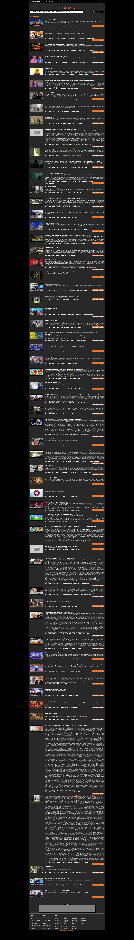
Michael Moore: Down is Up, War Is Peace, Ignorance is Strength (62, 612)
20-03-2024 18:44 (50, 327)
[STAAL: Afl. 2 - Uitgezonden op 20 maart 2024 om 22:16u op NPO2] (36, 75)
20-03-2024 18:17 (49, 363)
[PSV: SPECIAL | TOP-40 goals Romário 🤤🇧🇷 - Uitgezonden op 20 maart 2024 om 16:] (36, 508)
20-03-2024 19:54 (50, 229)
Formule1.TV (66, 156)
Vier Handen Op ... (46, 922)
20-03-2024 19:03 (50, 268)
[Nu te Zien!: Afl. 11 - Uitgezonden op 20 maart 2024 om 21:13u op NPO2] (36, 123)
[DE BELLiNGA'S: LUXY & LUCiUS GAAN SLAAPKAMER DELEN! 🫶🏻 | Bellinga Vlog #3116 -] (36, 732)
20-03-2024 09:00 (50, 695)
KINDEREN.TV (67, 8)
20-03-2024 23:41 (50, 26)
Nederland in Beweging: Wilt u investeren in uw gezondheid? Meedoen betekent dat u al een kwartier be (74, 665)
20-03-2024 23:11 (49, 38)
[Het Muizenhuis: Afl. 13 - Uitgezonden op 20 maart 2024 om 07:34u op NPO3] (36, 720)
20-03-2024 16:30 (50, 521)
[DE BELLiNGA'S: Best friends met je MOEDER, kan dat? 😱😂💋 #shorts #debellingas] (36, 802)
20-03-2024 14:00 (50, 634)
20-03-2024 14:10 (49, 606)
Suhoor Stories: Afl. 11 (51, 866)
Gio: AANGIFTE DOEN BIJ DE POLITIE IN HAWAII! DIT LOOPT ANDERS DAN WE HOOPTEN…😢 (68, 451)
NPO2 (57, 26)
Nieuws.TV (82, 50)
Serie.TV (72, 445)
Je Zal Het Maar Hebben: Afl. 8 (53, 105)
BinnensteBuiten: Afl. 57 (51, 247)
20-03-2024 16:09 (50, 549)
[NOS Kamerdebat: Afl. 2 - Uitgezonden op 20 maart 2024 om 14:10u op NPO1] (36, 606)
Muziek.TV (91, 181)
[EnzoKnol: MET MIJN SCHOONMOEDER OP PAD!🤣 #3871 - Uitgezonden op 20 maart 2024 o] (36, 564)
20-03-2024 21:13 (49, 123)
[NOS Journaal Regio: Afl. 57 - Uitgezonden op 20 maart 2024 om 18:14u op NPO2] (36, 389)
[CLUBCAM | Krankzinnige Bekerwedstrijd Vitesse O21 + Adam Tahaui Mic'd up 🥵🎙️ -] (36, 241)
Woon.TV (83, 925)
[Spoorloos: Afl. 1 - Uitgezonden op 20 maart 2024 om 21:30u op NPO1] (36, 99)
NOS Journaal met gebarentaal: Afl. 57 (55, 689)
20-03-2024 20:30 (50, 181)
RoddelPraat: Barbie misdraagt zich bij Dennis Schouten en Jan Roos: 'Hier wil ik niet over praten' (72, 395)
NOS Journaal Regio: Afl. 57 (52, 383)
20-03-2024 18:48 (50, 314)
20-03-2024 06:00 (50, 792)
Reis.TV (73, 340)
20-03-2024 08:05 (50, 707)
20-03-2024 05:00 (50, 862)
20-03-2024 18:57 (50, 299)
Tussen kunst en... (47, 925)
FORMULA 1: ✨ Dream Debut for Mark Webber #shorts (60, 407)
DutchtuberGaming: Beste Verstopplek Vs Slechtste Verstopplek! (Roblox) (65, 369)
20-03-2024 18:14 (49, 389)
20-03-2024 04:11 (49, 885)
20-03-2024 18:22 (49, 351)
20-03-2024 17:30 (50, 461)
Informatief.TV (72, 38)
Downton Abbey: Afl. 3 (51, 478)
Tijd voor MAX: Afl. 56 (50, 466)
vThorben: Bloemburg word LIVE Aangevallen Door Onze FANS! (62, 514)
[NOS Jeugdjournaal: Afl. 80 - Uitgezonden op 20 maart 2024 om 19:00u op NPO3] (36, 290)
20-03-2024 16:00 (50, 584)
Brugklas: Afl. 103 (49, 439)
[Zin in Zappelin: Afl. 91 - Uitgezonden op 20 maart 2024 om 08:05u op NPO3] (36, 707)
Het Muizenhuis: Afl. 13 (51, 713)
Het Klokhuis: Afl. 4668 (51, 320)
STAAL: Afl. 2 (48, 68)
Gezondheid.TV (65, 111)
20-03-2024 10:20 (50, 671)
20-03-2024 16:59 (50, 510)
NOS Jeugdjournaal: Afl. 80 (52, 284)
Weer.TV (82, 923)
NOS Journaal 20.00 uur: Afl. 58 (53, 211)
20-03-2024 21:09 (50, 145)
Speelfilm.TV (84, 917)
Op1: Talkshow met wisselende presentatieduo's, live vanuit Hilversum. (64, 44)
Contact (84, 2)
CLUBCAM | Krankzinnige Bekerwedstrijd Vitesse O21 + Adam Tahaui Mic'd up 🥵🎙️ (67, 235)
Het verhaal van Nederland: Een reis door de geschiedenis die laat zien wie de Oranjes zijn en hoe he (72, 161)
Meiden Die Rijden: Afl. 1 (51, 186)
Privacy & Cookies (96, 2)
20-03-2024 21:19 (49, 111)
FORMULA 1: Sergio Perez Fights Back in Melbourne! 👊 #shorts (62, 149)
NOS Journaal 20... (47, 920)
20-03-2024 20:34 (50, 167)
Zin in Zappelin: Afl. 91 (51, 701)
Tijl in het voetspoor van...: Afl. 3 (54, 173)
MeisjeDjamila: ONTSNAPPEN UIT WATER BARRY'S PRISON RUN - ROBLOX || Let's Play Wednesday (70, 526)
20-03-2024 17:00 (50, 496)
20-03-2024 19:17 (49, 243)
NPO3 (57, 111)
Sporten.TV (66, 243)
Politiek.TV (64, 606)
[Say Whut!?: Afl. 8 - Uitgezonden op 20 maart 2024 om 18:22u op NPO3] (36, 351)
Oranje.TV (74, 923)
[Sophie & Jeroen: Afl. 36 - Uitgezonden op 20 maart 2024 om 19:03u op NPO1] (36, 266)
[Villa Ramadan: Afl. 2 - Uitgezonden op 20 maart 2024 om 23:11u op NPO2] (36, 38)
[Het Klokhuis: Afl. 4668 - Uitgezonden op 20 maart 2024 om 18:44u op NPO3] (36, 327)
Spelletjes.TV (75, 229)
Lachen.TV (74, 62)
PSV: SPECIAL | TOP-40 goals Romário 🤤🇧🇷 (56, 502)
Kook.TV (65, 922)
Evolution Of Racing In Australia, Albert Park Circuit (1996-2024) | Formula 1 (65, 199)
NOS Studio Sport (35, 922)
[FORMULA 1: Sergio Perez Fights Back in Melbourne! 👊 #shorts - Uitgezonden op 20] (36, 155)
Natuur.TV (74, 917)
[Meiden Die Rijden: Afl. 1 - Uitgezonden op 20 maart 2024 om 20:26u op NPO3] (36, 193)
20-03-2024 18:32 (50, 340)
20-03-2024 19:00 (50, 275)
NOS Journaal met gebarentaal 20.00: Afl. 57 (57, 891)
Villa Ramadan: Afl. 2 (50, 32)
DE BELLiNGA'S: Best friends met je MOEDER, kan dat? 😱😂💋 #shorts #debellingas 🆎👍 (70, 796)
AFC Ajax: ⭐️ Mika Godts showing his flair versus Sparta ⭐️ (61, 546)
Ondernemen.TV (72, 75)
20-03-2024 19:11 (49, 255)
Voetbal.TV (74, 243)
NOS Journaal (34, 917)
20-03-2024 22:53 (50, 50)
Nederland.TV (62, 2)
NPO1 (58, 50)
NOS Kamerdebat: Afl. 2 (51, 600)
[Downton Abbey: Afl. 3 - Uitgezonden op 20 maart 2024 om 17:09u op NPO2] (36, 484)
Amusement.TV (65, 50)
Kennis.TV (63, 75)
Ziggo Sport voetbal (35, 920)
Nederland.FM (49, 2)
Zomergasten (46, 927)
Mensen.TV (64, 26)
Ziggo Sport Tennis (35, 925)
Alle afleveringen (73, 26)
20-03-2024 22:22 (50, 62)
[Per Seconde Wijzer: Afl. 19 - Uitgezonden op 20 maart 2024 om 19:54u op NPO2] (36, 229)
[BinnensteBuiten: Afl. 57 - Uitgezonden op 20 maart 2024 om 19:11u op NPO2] (36, 254)
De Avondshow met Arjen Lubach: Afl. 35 (56, 56)
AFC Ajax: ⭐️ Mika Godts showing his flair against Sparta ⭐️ (61, 296)
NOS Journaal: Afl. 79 (50, 490)
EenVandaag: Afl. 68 (50, 357)
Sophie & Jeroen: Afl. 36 (51, 260)
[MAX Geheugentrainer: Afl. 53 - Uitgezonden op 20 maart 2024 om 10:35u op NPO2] (36, 659)
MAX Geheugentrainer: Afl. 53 (53, 653)
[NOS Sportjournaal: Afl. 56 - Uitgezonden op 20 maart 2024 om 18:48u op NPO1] (36, 314)
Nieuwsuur (33, 928)
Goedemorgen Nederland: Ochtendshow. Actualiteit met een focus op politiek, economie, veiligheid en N (74, 677)
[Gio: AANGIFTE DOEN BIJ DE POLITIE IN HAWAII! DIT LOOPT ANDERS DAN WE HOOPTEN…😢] (36, 457)
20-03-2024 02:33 (50, 897)
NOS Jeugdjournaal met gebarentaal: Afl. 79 (57, 879)
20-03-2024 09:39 (50, 684)
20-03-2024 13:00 (50, 648)
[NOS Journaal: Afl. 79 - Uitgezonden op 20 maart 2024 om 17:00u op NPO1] (36, 496)
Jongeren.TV (76, 145)
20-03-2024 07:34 (50, 720)
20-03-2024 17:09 (50, 472)
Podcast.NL (74, 2)
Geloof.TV (63, 38)
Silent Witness (34, 923)
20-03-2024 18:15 (49, 378)
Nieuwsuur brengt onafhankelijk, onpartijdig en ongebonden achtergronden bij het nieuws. (70, 81)
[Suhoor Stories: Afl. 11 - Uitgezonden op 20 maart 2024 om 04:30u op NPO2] (36, 873)
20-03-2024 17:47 (50, 445)
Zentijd (44, 923)
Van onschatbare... (47, 928)
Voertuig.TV (72, 193)
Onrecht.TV (74, 922)
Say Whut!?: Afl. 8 (50, 345)
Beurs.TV (65, 434)
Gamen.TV (65, 378)
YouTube (58, 145)
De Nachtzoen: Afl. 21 (50, 20)
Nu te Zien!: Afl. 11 (50, 117)
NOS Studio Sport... (35, 927)
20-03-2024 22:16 (49, 75)
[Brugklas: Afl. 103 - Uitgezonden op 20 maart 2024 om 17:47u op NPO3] (36, 445)
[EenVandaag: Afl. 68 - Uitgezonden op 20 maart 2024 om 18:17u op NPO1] (36, 363)
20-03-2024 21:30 (50, 88)
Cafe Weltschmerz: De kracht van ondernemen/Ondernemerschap (63, 419)
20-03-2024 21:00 (50, 156)
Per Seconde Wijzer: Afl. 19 (52, 223)
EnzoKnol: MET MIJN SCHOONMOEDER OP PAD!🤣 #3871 (59, 558)
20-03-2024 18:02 (50, 403)
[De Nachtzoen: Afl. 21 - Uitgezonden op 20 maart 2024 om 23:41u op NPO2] (36, 26)
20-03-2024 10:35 (50, 659)
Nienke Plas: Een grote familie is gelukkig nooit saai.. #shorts (62, 272)
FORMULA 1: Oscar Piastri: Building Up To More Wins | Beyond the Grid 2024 (65, 638)
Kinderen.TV (64, 707)
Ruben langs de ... (47, 918)
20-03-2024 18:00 (50, 414)
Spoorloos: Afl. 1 (49, 93)
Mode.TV (65, 926)
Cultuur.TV (63, 123)
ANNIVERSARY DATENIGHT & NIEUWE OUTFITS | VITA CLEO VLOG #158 (62, 588)
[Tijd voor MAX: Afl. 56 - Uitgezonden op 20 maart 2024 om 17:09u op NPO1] (36, 472)
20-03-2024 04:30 (50, 873)
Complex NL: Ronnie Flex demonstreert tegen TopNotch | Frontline (63, 129)
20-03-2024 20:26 (50, 193)
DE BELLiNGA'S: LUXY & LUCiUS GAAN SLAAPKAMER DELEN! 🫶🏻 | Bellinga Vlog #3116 (66, 726)
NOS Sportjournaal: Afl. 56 (52, 308)
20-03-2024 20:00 (50, 207)
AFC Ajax (33, 918)
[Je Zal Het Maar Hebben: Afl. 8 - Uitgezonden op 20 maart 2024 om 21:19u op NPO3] (36, 111)
